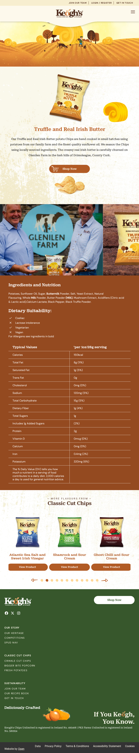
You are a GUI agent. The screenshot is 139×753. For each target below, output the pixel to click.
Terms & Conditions (77, 746)
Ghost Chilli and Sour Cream (111, 556)
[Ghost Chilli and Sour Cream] (112, 532)
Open (21, 748)
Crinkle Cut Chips (17, 660)
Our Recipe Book (16, 693)
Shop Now (70, 168)
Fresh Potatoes (15, 670)
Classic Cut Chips (17, 655)
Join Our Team (78, 3)
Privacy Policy (53, 746)
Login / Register (101, 3)
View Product (27, 567)
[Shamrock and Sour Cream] (69, 532)
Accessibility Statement (107, 746)
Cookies (130, 746)
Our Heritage (14, 633)
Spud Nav (11, 642)
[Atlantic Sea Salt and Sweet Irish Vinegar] (27, 532)
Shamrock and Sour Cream (69, 556)
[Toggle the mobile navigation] (133, 13)
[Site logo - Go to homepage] (69, 13)
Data (38, 746)
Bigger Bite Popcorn (19, 665)
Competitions (14, 637)
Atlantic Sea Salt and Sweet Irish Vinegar (27, 556)
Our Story (11, 627)
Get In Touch (124, 3)
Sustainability (14, 683)
